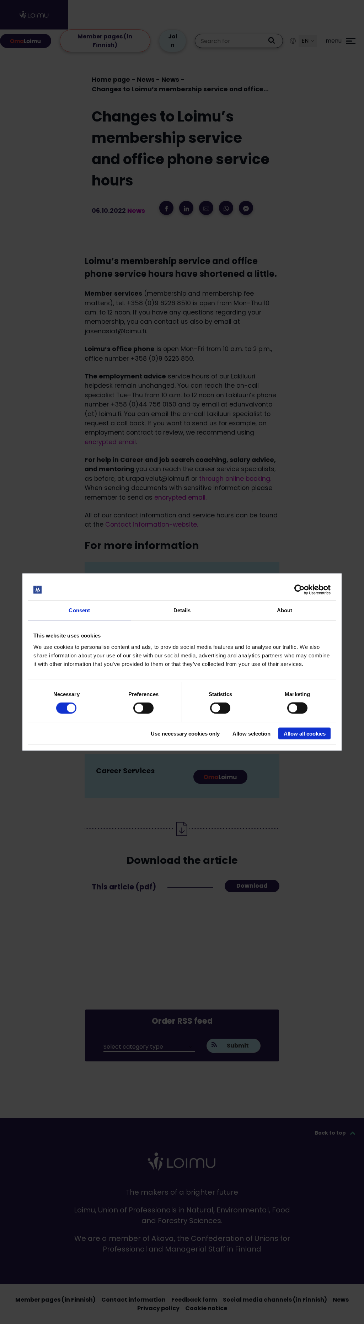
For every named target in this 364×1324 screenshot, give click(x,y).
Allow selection (251, 733)
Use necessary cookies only (185, 733)
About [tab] (285, 610)
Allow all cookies (305, 733)
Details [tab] (182, 610)
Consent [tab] (79, 610)
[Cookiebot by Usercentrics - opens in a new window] (299, 590)
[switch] (143, 708)
